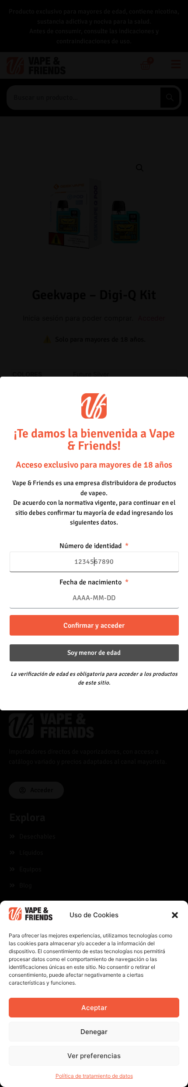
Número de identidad (91, 546)
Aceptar (94, 1007)
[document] (94, 543)
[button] (175, 915)
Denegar (94, 1032)
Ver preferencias (94, 1056)
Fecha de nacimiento (91, 583)
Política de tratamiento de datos (94, 1076)
